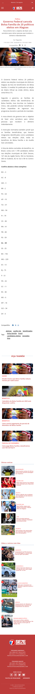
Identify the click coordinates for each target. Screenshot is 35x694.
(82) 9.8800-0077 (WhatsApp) (17, 652)
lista (8, 338)
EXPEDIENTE (26, 678)
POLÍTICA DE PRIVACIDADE (12, 678)
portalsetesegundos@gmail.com (17, 655)
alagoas (9, 331)
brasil (20, 333)
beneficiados (27, 331)
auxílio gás (17, 331)
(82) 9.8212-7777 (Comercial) (17, 654)
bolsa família (12, 333)
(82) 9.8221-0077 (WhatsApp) (17, 663)
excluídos (25, 336)
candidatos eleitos (14, 336)
